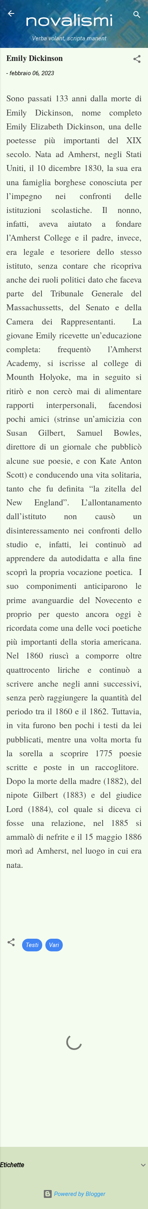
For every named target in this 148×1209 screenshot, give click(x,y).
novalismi (69, 19)
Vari (54, 945)
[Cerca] (137, 16)
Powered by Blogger (78, 1194)
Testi (32, 945)
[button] (137, 60)
